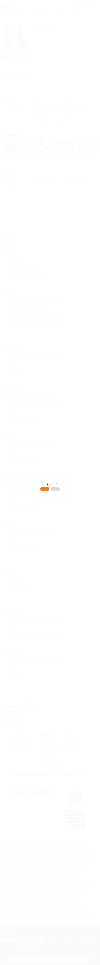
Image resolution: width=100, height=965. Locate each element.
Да (45, 489)
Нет (55, 489)
